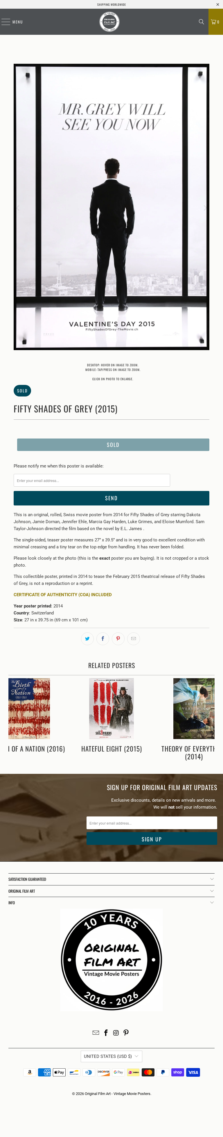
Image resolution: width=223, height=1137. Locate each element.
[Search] (201, 22)
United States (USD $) (108, 1056)
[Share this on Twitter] (87, 638)
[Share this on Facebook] (102, 638)
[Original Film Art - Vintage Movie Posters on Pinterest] (126, 1033)
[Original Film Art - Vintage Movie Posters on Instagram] (116, 1033)
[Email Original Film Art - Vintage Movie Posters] (96, 1033)
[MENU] (3, 22)
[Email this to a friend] (133, 638)
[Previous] (18, 208)
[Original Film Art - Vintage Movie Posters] (109, 22)
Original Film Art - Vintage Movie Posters (117, 1093)
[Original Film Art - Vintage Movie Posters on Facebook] (106, 1033)
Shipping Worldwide (111, 4)
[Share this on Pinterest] (118, 638)
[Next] (205, 208)
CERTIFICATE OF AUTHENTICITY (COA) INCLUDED (63, 594)
